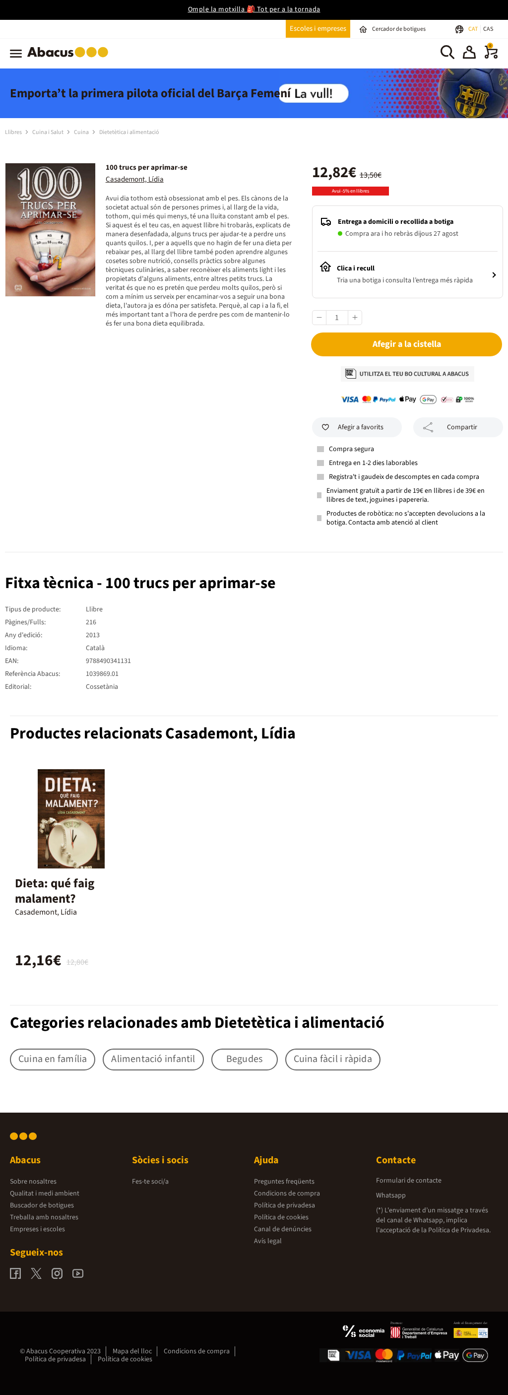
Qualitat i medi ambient (44, 1193)
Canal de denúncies (283, 1229)
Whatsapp (391, 1195)
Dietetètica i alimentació (129, 132)
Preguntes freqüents (284, 1182)
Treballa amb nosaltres (44, 1217)
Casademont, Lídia (135, 179)
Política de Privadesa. (459, 1230)
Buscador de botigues (42, 1205)
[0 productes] (491, 56)
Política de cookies (281, 1217)
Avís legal (268, 1241)
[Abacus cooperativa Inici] (70, 59)
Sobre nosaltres (33, 1182)
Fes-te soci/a (150, 1182)
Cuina (82, 132)
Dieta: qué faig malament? (54, 891)
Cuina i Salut (48, 132)
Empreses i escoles (37, 1229)
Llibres (14, 132)
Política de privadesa (284, 1205)
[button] (469, 53)
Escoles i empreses (318, 28)
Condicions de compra (287, 1193)
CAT (473, 29)
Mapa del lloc (132, 1351)
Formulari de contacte (409, 1181)
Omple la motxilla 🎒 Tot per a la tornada (254, 9)
